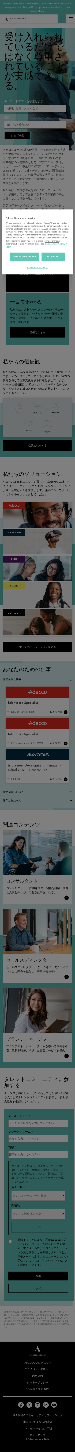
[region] (37, 241)
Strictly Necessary (24, 256)
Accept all (53, 256)
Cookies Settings (37, 267)
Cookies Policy (52, 244)
